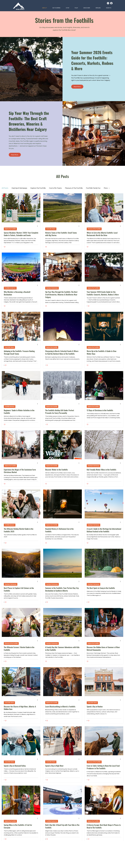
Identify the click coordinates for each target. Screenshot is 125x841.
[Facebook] (111, 3)
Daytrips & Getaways (19, 188)
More (106, 188)
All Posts (5, 188)
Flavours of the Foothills (74, 188)
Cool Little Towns (55, 188)
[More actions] (38, 226)
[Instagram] (108, 3)
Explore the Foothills (38, 188)
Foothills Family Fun (93, 188)
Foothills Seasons (9, 406)
